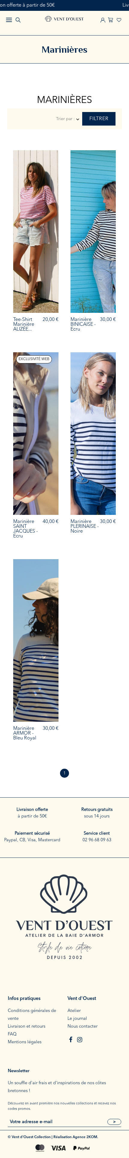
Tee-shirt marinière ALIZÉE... (23, 324)
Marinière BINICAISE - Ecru (83, 324)
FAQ (12, 1034)
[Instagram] (79, 1040)
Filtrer (99, 119)
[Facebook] (71, 1040)
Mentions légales (24, 1042)
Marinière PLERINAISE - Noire (84, 526)
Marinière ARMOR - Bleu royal (24, 733)
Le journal (77, 1018)
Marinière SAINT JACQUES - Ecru (25, 529)
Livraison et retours (26, 1026)
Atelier (74, 1011)
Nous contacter (83, 1026)
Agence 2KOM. (85, 1137)
